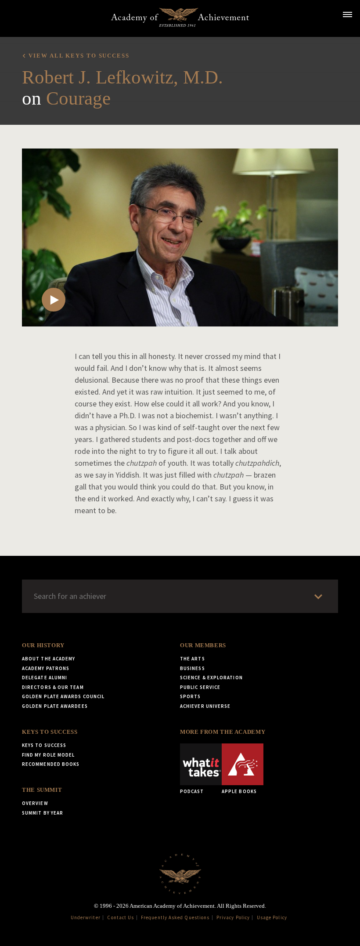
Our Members (203, 645)
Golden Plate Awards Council (63, 696)
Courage (78, 98)
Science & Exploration (211, 677)
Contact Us (120, 917)
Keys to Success (49, 732)
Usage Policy (272, 917)
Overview (35, 803)
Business (192, 668)
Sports (190, 696)
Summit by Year (42, 813)
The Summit (42, 790)
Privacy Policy (233, 917)
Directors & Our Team (53, 687)
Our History (43, 645)
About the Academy (48, 659)
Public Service (200, 687)
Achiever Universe (205, 706)
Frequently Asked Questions (175, 917)
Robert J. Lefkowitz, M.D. (122, 77)
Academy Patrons (45, 668)
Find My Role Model (48, 755)
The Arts (192, 659)
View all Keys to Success (79, 56)
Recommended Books (50, 764)
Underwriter (86, 917)
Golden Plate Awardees (55, 706)
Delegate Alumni (44, 677)
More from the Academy (222, 732)
